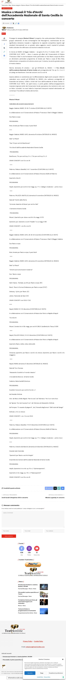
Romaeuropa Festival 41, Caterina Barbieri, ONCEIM (17, 656)
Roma (34, 588)
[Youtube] (36, 551)
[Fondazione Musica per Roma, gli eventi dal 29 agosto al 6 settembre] (44, 602)
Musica (30, 588)
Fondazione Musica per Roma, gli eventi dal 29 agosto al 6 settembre (27, 601)
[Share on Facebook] (11, 23)
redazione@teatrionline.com (35, 647)
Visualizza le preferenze (56, 673)
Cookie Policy (40, 677)
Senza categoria (7, 8)
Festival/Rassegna (23, 588)
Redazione (10, 27)
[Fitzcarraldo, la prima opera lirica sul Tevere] (44, 595)
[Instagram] (29, 551)
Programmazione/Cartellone (25, 613)
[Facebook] (21, 551)
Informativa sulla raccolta (16, 678)
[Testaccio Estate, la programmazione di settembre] (44, 611)
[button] (63, 659)
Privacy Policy (47, 677)
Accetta (30, 673)
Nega (41, 673)
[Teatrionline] (8, 1)
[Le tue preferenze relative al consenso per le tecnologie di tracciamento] (63, 677)
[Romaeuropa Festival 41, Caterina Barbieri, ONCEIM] (44, 587)
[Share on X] (13, 23)
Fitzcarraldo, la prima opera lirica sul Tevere (15, 659)
